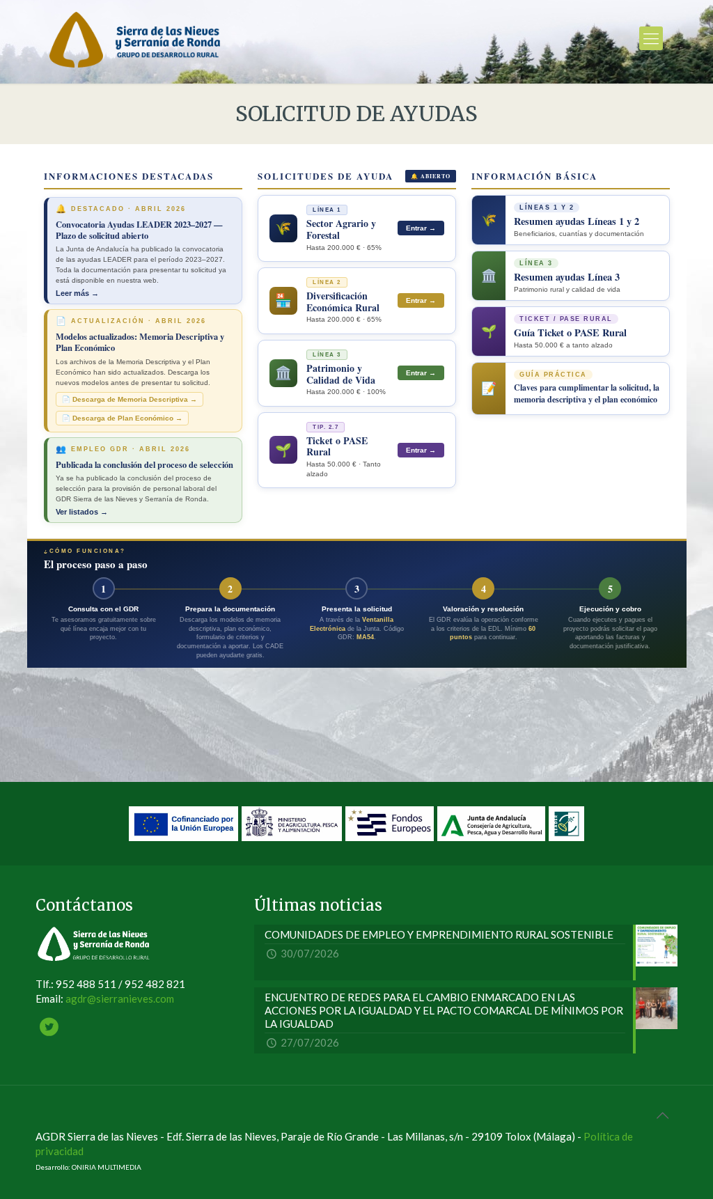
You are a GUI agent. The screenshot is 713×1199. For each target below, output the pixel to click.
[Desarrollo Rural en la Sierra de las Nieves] (134, 38)
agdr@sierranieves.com (119, 998)
